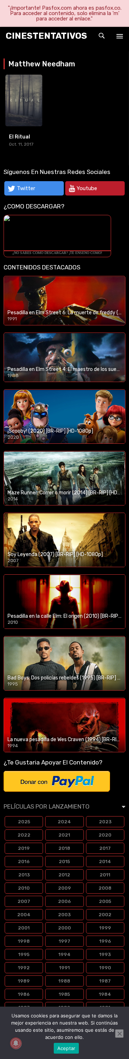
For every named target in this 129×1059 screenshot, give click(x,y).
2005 (105, 901)
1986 (24, 994)
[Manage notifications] (16, 1043)
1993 (105, 954)
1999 (105, 928)
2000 (64, 928)
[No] (119, 1033)
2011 (105, 874)
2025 (24, 821)
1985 (64, 994)
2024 (64, 821)
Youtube (87, 188)
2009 (64, 888)
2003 (64, 914)
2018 (64, 848)
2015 (64, 861)
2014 (105, 861)
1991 (64, 967)
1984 (105, 994)
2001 (24, 928)
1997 (64, 941)
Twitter (26, 188)
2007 (24, 901)
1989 (24, 981)
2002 (105, 914)
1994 (64, 954)
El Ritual (19, 137)
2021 (64, 835)
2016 (24, 861)
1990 (105, 967)
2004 (23, 914)
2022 (24, 835)
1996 (105, 941)
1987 (105, 981)
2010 (24, 888)
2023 (105, 821)
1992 (24, 967)
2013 (24, 874)
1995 (23, 954)
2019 (24, 848)
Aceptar (66, 1048)
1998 (24, 941)
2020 (105, 835)
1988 (64, 981)
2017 (105, 848)
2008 (105, 888)
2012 (64, 874)
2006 (64, 901)
